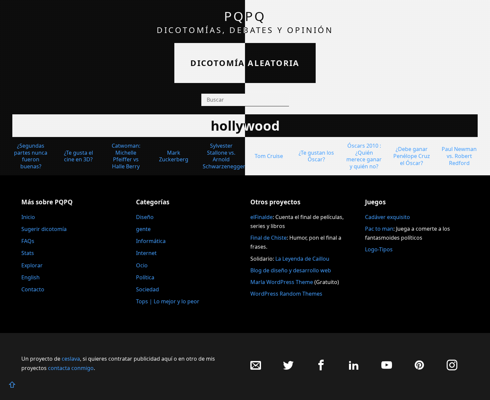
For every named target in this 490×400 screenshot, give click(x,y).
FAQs (27, 241)
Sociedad (147, 289)
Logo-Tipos (379, 249)
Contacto (32, 289)
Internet (146, 253)
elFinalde (261, 217)
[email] (255, 368)
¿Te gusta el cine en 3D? (78, 156)
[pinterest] (419, 368)
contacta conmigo (71, 368)
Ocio (142, 265)
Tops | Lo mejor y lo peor (167, 301)
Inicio (28, 217)
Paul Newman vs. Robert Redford (459, 156)
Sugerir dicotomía (44, 229)
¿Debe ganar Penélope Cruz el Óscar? (411, 156)
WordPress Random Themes (286, 293)
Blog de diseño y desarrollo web (290, 270)
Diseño (145, 217)
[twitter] (288, 368)
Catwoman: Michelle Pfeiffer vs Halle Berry (126, 156)
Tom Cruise (269, 156)
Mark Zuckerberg (173, 156)
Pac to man (379, 228)
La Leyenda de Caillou (302, 258)
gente (143, 229)
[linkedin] (353, 368)
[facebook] (321, 368)
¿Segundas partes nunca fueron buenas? (30, 156)
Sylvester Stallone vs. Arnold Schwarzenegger (224, 156)
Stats (27, 253)
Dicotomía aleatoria (245, 62)
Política (145, 277)
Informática (151, 241)
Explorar (32, 265)
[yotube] (386, 368)
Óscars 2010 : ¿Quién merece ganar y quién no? (364, 156)
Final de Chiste (268, 237)
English (30, 277)
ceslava (71, 358)
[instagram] (452, 368)
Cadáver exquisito (387, 217)
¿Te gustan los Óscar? (316, 156)
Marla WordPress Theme (281, 282)
